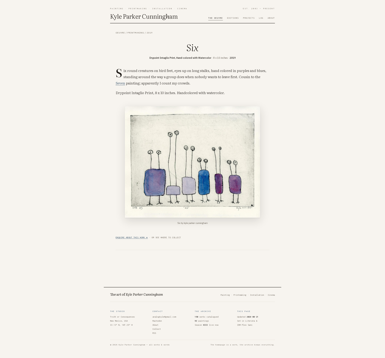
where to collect (171, 237)
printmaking (136, 32)
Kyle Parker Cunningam (144, 16)
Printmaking (138, 8)
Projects (249, 18)
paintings (202, 321)
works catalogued (206, 317)
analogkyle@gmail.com (164, 317)
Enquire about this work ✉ (132, 237)
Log (261, 18)
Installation (162, 8)
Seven (120, 83)
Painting (116, 8)
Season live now (206, 325)
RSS (154, 333)
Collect (156, 329)
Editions (233, 18)
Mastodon (157, 321)
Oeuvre (120, 32)
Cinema (182, 8)
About (271, 18)
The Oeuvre (215, 18)
